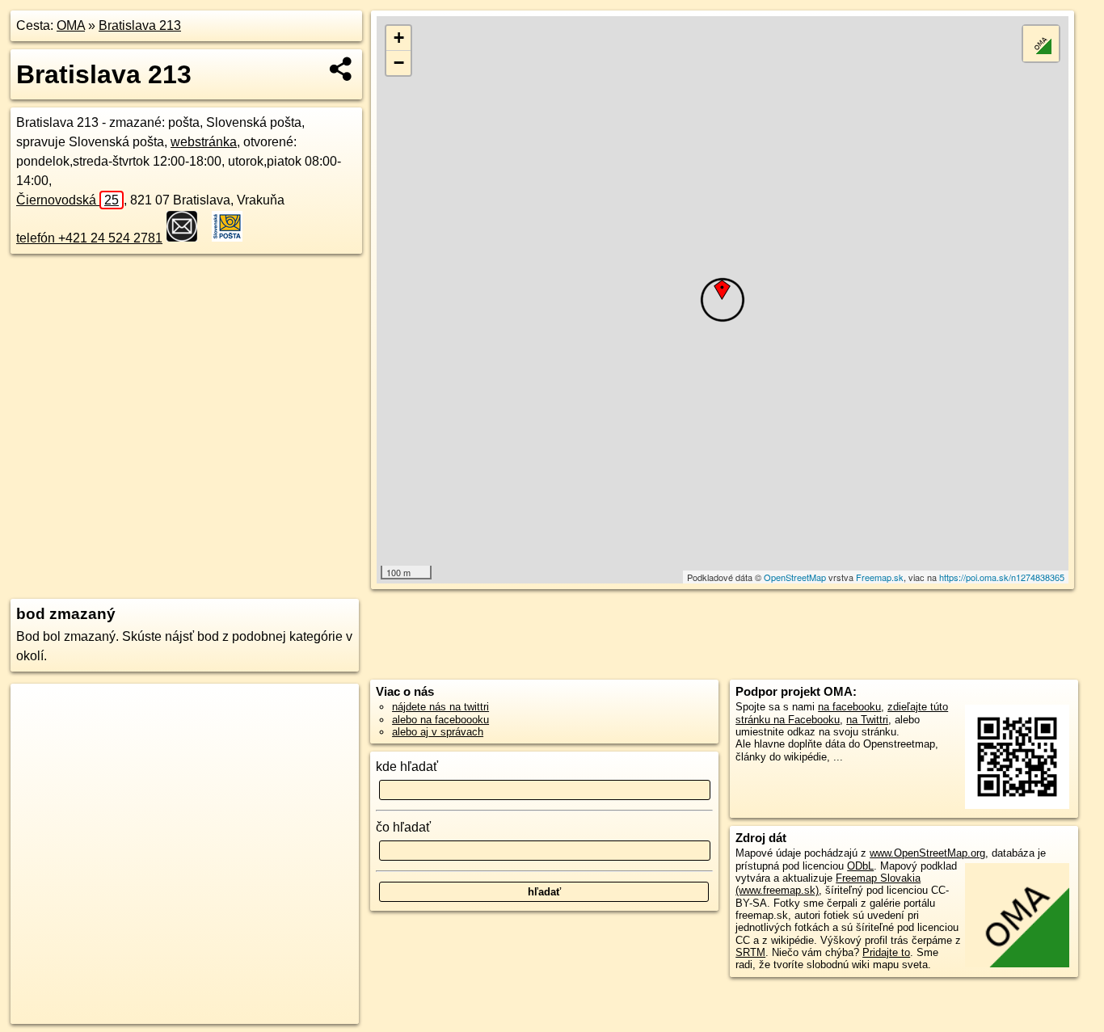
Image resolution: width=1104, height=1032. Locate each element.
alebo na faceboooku (440, 720)
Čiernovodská (67, 200)
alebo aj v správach (437, 732)
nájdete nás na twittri (440, 707)
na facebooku (849, 707)
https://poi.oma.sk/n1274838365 (1001, 577)
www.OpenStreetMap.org (927, 853)
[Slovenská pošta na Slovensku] (232, 226)
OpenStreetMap (795, 577)
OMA (71, 25)
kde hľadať (407, 766)
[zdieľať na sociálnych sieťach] (341, 69)
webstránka (204, 142)
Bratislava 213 (140, 25)
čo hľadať (403, 827)
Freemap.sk (880, 577)
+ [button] (399, 37)
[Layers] (1041, 43)
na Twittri (867, 720)
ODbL (860, 866)
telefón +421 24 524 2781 (89, 238)
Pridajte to (886, 952)
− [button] (399, 63)
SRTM (750, 952)
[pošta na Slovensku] (186, 226)
